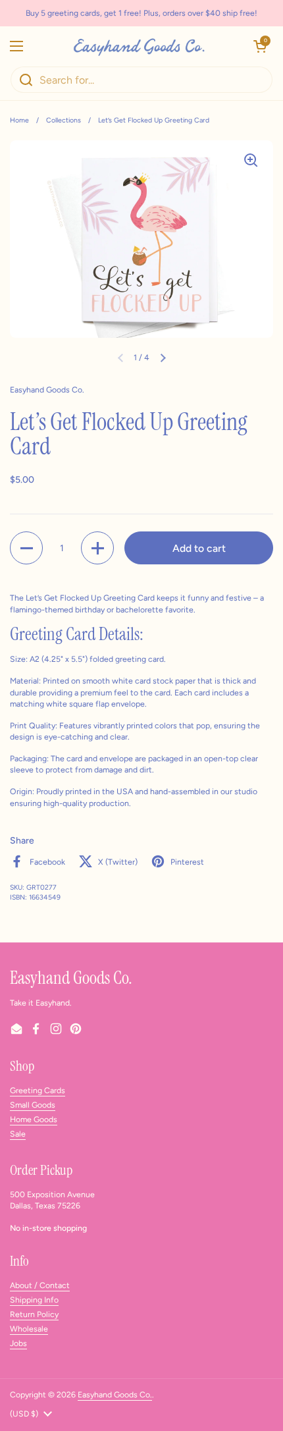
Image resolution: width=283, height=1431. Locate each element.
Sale (18, 1134)
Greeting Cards (37, 1090)
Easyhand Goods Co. (115, 1394)
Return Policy (34, 1314)
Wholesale (29, 1329)
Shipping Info (34, 1300)
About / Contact (40, 1285)
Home (19, 120)
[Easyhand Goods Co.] (138, 46)
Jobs (18, 1343)
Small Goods (32, 1105)
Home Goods (33, 1119)
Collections (63, 120)
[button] (260, 46)
